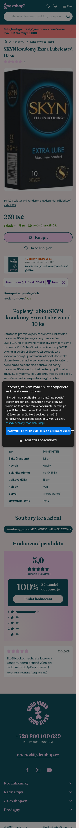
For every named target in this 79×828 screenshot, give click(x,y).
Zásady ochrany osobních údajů (25, 423)
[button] (38, 440)
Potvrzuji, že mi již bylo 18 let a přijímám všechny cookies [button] (39, 431)
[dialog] (38, 414)
